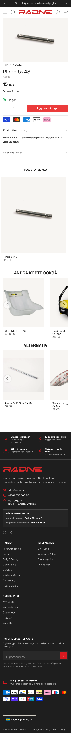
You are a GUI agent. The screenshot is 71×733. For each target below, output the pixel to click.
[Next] (66, 3)
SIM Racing (9, 580)
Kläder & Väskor (11, 575)
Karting (7, 553)
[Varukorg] (66, 12)
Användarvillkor (28, 666)
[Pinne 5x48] (33, 215)
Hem (5, 64)
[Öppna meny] (4, 12)
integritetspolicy (11, 666)
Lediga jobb (44, 564)
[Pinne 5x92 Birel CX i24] (23, 375)
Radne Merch (10, 585)
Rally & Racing (10, 559)
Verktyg (7, 569)
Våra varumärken (47, 553)
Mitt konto (9, 601)
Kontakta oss (10, 607)
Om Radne (43, 548)
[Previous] (4, 3)
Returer (7, 617)
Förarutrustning (12, 548)
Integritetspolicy (41, 729)
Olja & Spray (9, 564)
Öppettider (9, 612)
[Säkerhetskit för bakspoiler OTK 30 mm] (23, 302)
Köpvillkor (8, 623)
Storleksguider (46, 559)
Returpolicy (59, 729)
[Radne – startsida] (23, 469)
